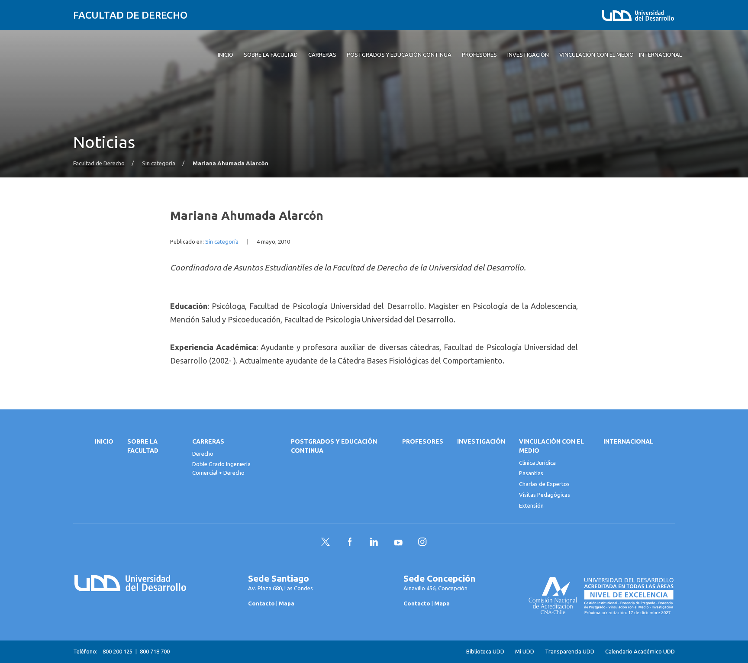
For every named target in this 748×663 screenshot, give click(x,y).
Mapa (286, 603)
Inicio (104, 441)
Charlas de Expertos (544, 484)
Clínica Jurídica (537, 463)
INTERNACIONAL (628, 441)
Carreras (208, 441)
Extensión (531, 505)
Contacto (261, 603)
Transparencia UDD (569, 651)
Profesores (422, 441)
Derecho (202, 454)
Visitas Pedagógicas (544, 495)
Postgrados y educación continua (334, 446)
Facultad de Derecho (130, 15)
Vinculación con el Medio (551, 446)
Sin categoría (158, 163)
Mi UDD (524, 651)
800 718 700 (155, 651)
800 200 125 (117, 651)
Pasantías (531, 473)
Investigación (481, 441)
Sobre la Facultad (142, 446)
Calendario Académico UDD (640, 651)
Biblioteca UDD (485, 651)
